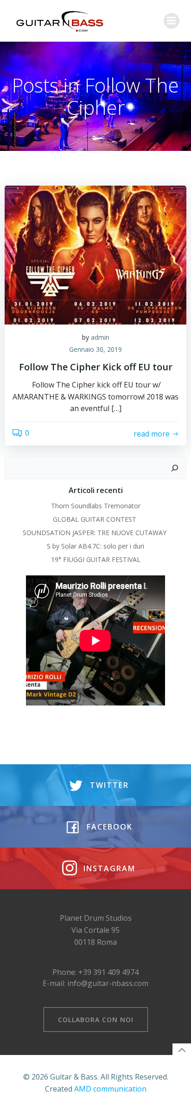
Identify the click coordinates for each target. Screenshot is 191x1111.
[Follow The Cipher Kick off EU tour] (95, 254)
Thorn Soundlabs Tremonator (95, 505)
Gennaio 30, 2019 (95, 349)
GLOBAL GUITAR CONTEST (95, 519)
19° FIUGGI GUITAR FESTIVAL (95, 559)
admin (100, 337)
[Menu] (171, 21)
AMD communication (110, 1089)
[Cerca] (175, 468)
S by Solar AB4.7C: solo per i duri (95, 546)
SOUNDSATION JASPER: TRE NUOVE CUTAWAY (95, 532)
